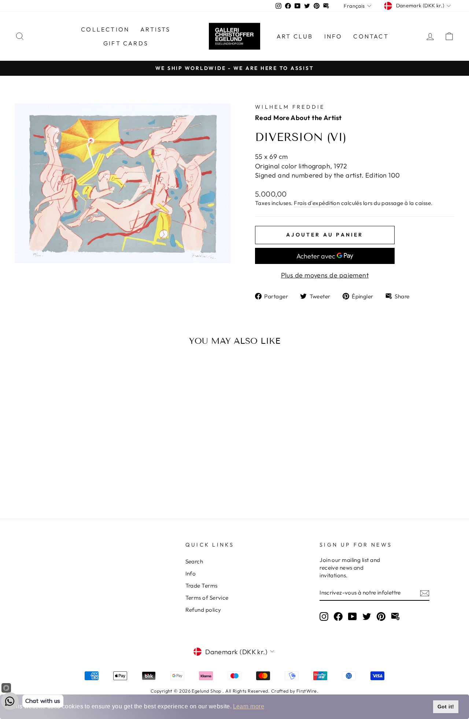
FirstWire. (307, 691)
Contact (370, 36)
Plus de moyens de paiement (325, 275)
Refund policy (203, 609)
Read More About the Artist (298, 117)
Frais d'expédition (317, 203)
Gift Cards (125, 43)
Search (194, 561)
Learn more (249, 706)
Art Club (295, 36)
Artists (155, 29)
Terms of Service (207, 597)
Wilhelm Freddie (290, 107)
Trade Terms (201, 585)
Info (333, 36)
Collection (105, 29)
